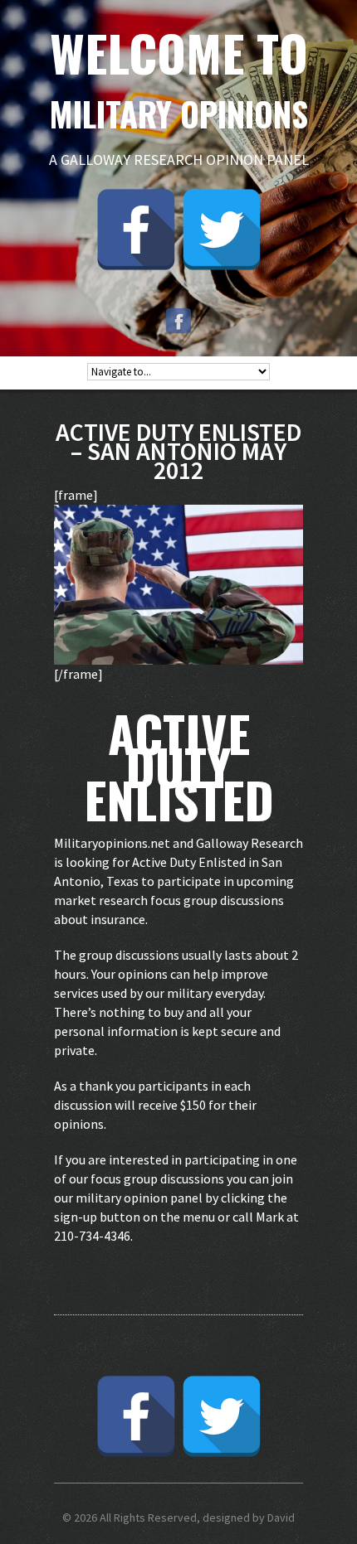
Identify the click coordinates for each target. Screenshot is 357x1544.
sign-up (75, 1216)
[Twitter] (221, 229)
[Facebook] (136, 229)
